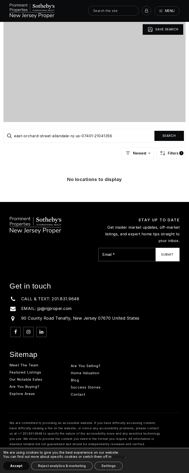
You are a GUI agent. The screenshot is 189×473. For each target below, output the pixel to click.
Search (169, 135)
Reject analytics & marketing (62, 466)
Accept (16, 466)
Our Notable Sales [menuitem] (25, 379)
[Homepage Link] (32, 10)
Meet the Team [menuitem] (24, 365)
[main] (94, 112)
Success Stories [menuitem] (86, 387)
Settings (108, 466)
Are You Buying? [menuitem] (24, 386)
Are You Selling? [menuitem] (85, 366)
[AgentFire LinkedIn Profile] (41, 332)
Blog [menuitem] (75, 380)
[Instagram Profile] (28, 332)
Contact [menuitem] (78, 394)
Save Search (166, 29)
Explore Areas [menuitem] (22, 393)
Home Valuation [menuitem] (85, 373)
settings (118, 456)
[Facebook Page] (15, 332)
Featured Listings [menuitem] (25, 372)
